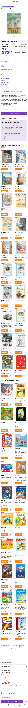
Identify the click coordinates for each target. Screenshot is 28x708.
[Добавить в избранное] (10, 169)
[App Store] (4, 693)
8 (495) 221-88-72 (5, 672)
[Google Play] (13, 693)
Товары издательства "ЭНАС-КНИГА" (11, 146)
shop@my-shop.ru (6, 674)
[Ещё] (25, 701)
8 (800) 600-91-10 (6, 670)
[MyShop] (5, 683)
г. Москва (23, 44)
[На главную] (14, 2)
